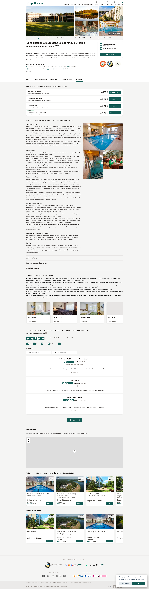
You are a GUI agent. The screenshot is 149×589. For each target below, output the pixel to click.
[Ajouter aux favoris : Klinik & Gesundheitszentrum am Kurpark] (118, 478)
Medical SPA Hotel (36, 494)
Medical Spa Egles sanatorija (67, 495)
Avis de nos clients (66, 79)
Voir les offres (110, 54)
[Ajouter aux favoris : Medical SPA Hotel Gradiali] (28, 478)
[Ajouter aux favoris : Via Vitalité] (118, 515)
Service (58, 586)
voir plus (28, 71)
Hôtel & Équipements (40, 79)
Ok (138, 583)
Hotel (93, 494)
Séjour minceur (99, 4)
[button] (74, 451)
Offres (28, 79)
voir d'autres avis (74, 420)
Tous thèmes (119, 4)
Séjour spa (66, 4)
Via (120, 531)
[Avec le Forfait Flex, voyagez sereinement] (110, 37)
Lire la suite (29, 59)
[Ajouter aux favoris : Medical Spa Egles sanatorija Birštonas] (58, 478)
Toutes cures (109, 4)
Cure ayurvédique (87, 4)
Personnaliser (125, 583)
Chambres (53, 79)
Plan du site (64, 586)
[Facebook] (114, 586)
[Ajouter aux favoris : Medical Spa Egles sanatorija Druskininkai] (121, 8)
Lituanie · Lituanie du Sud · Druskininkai (37, 49)
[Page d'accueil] (35, 3)
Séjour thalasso (75, 4)
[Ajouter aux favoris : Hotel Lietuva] (88, 478)
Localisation (79, 79)
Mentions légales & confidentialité (48, 586)
